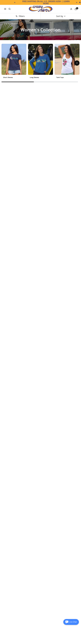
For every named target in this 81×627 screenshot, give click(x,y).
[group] (13, 62)
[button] (4, 63)
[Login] (71, 9)
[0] (76, 9)
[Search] (10, 9)
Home (7, 23)
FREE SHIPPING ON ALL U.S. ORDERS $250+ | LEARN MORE (46, 2)
